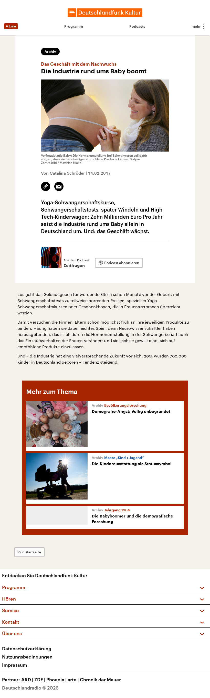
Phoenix (56, 679)
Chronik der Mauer (100, 679)
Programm (73, 26)
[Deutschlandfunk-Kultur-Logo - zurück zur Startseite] (105, 12)
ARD (27, 679)
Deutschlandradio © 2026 (30, 688)
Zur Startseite (29, 552)
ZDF (39, 679)
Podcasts (137, 26)
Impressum (14, 665)
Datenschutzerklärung (26, 648)
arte (73, 679)
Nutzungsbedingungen (27, 657)
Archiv (50, 51)
